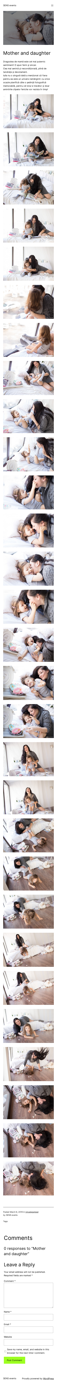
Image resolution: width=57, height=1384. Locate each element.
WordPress (48, 1378)
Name (7, 1311)
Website (8, 1337)
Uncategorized (31, 1212)
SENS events (9, 5)
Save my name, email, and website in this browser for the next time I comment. (28, 1351)
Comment (10, 1281)
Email (7, 1324)
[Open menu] (52, 5)
